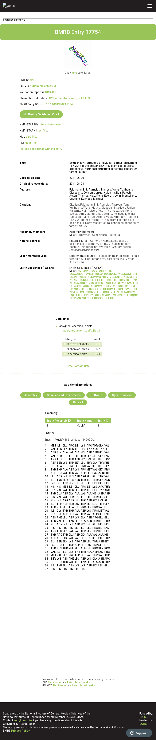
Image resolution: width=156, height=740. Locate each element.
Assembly (30, 395)
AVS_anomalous (59, 98)
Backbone (54, 682)
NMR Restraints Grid (43, 86)
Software (96, 395)
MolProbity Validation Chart (41, 114)
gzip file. (31, 136)
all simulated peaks (77, 682)
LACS (86, 98)
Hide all (78, 402)
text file (42, 130)
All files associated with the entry (41, 148)
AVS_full (76, 98)
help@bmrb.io (23, 720)
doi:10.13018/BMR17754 (57, 104)
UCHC (143, 723)
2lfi (31, 79)
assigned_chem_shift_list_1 (81, 330)
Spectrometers (122, 395)
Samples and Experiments (64, 395)
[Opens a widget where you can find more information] (139, 733)
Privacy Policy (20, 730)
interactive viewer (50, 124)
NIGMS (143, 716)
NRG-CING (51, 92)
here (74, 72)
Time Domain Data (78, 366)
